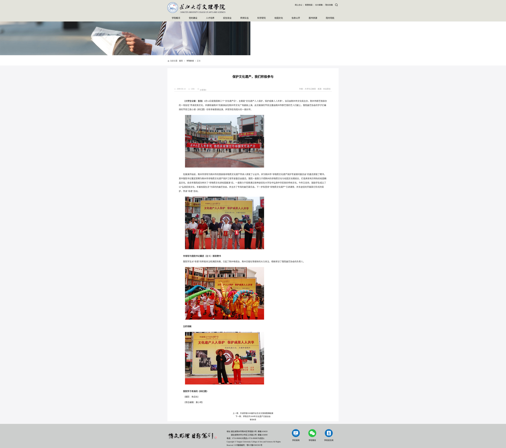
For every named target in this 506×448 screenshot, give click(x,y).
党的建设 (193, 18)
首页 (181, 61)
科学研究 (261, 18)
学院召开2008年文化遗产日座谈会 (257, 416)
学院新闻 (190, 61)
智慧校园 (308, 5)
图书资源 (313, 18)
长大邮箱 (319, 5)
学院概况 (176, 18)
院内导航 (330, 18)
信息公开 (296, 18)
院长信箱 (329, 5)
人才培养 (210, 18)
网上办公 (298, 5)
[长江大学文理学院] (196, 13)
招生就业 (227, 18)
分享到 (202, 90)
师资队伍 (244, 18)
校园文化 (278, 18)
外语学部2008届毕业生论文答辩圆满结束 (256, 413)
